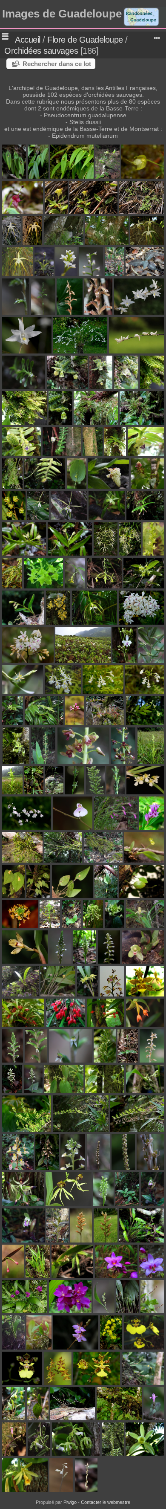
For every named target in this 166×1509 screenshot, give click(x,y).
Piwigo (70, 1502)
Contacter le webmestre (105, 1502)
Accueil (27, 39)
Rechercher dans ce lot (57, 63)
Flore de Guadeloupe (85, 39)
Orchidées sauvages (41, 50)
